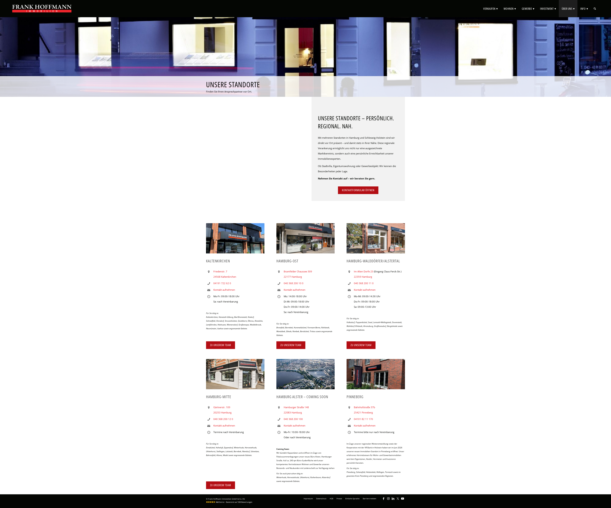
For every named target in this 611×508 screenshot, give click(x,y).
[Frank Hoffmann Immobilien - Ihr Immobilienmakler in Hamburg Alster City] (305, 375)
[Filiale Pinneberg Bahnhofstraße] (376, 375)
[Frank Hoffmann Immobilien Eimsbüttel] (235, 375)
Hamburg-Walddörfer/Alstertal (373, 260)
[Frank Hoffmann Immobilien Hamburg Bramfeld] (305, 240)
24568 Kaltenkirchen (224, 276)
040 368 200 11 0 (364, 283)
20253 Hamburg (222, 412)
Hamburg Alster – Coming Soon (302, 396)
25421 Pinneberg (363, 412)
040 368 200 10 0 (293, 283)
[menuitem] (490, 8)
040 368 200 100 (293, 419)
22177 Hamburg (293, 276)
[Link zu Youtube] (402, 500)
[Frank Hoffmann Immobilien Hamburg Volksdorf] (376, 240)
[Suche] (595, 8)
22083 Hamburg (293, 412)
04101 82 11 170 (363, 419)
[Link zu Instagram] (388, 500)
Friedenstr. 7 (220, 271)
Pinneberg (355, 396)
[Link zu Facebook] (383, 500)
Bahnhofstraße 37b (364, 407)
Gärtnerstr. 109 (221, 407)
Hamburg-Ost (287, 260)
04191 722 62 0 (222, 283)
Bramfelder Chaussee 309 (298, 271)
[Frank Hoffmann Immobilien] (41, 8)
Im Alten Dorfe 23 (363, 271)
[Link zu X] (397, 500)
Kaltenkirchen (218, 260)
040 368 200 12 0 (223, 419)
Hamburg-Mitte (218, 396)
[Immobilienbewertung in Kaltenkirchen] (235, 240)
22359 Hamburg (363, 276)
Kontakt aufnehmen (224, 289)
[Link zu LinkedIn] (393, 500)
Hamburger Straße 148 (296, 407)
